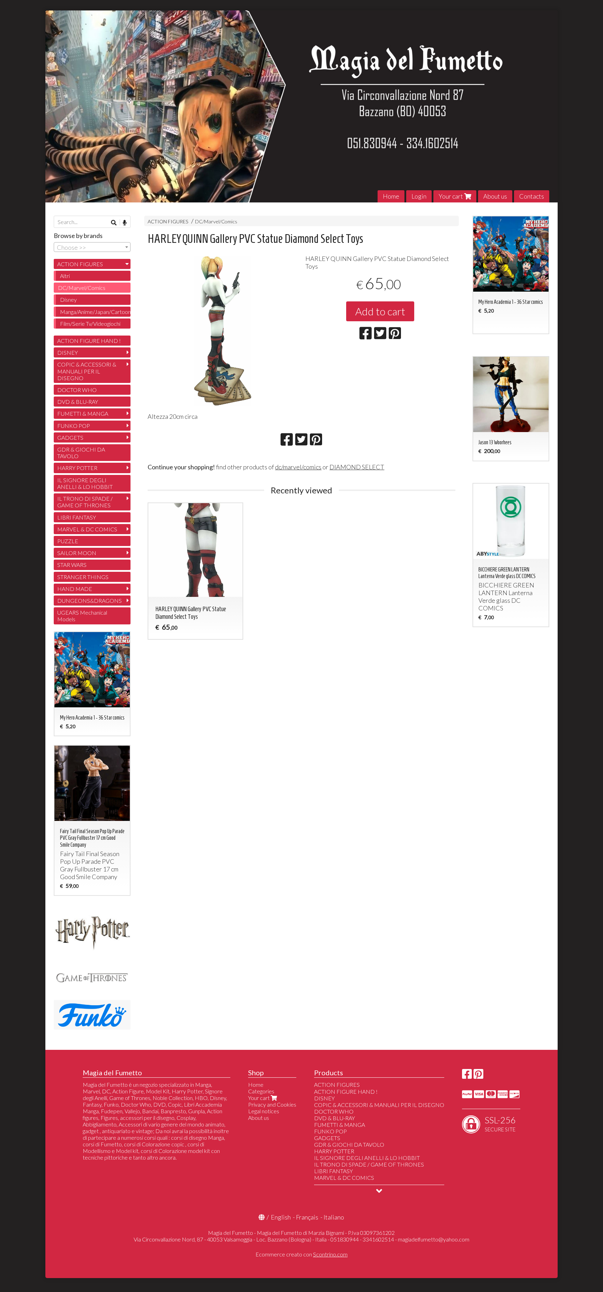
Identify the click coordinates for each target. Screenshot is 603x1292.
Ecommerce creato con (301, 1254)
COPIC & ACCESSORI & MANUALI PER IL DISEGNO (86, 371)
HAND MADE (74, 588)
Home (391, 196)
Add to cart (380, 311)
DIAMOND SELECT (356, 467)
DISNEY (67, 352)
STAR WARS (72, 564)
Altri (65, 275)
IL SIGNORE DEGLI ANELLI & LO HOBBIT (85, 483)
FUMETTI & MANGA (82, 413)
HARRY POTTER (77, 467)
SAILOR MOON (76, 552)
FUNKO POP (73, 425)
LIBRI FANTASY (76, 517)
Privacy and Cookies (272, 1104)
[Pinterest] (478, 1075)
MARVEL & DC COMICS (87, 529)
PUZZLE (67, 541)
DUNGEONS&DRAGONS (89, 600)
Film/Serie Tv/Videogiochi (90, 323)
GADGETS (70, 437)
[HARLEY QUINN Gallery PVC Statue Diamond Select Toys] (222, 331)
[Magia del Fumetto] (301, 106)
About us (495, 196)
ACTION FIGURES (168, 221)
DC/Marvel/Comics (216, 221)
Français (307, 1217)
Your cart (451, 196)
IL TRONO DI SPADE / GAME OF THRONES (85, 501)
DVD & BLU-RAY (77, 401)
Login (418, 196)
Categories (261, 1091)
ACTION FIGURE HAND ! (89, 340)
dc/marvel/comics (298, 467)
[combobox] (92, 247)
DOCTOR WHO (77, 389)
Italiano (333, 1217)
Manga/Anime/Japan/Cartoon (95, 311)
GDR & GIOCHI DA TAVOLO (81, 452)
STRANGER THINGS (83, 577)
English (281, 1217)
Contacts (531, 196)
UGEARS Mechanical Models (82, 615)
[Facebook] (467, 1075)
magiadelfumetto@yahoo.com (433, 1239)
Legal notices (263, 1111)
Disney (68, 299)
